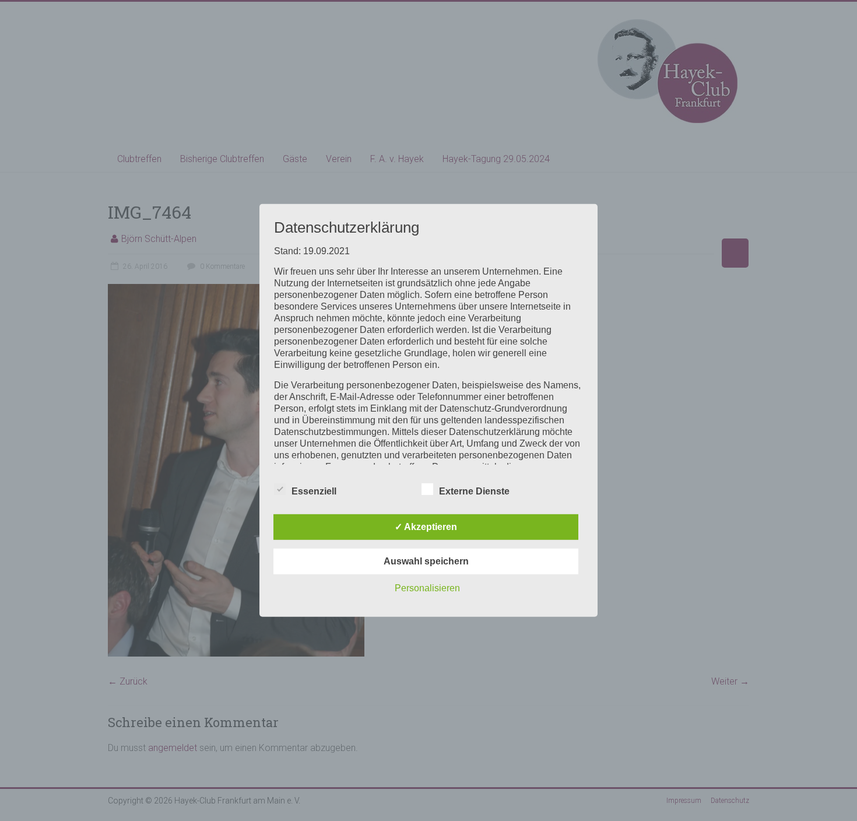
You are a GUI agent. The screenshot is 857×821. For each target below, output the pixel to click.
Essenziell (313, 491)
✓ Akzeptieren (426, 527)
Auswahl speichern (426, 561)
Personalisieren (427, 588)
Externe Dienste (474, 491)
